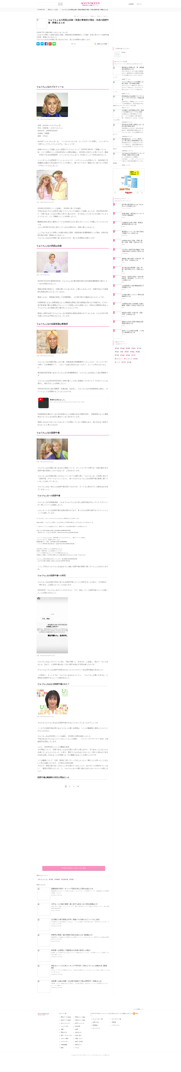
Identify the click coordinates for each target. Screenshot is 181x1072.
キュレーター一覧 (98, 1019)
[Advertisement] (56, 64)
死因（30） (76, 16)
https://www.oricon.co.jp (47, 202)
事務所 (58, 879)
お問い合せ (96, 1022)
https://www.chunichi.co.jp (47, 655)
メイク (118, 362)
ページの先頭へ (137, 1009)
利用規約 (95, 1025)
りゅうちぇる (43, 879)
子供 (140, 348)
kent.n (52, 910)
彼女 (134, 348)
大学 (134, 355)
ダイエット (119, 359)
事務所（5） (93, 16)
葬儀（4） (100, 16)
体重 (128, 348)
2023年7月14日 (73, 532)
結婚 (123, 348)
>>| (78, 786)
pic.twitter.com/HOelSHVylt (69, 559)
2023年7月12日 (69, 543)
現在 (117, 352)
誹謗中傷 (65, 879)
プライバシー (116, 1025)
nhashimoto (54, 974)
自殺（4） (106, 16)
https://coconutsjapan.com (47, 119)
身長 (117, 348)
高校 (138, 352)
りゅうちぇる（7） (84, 16)
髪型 (127, 352)
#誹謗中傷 (39, 541)
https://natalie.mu (45, 275)
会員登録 (131, 4)
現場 (51, 879)
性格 (128, 355)
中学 (124, 362)
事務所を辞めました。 (58, 400)
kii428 (52, 941)
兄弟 (136, 359)
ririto (123, 107)
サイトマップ (96, 1028)
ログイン (139, 4)
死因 (72, 879)
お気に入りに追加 (102, 44)
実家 (123, 355)
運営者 (114, 1022)
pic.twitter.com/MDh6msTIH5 (62, 530)
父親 (130, 362)
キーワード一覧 (116, 1019)
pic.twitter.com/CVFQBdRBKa (58, 541)
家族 (133, 352)
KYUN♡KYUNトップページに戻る (74, 868)
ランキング (129, 359)
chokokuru (54, 895)
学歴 (117, 355)
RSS (136, 1013)
